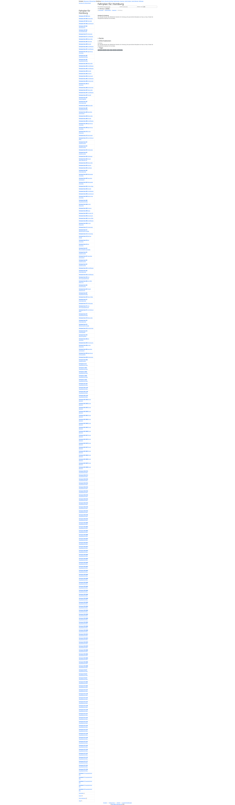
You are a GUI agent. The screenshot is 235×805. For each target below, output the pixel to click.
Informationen (82, 798)
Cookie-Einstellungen (127, 802)
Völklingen (141, 1)
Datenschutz (112, 802)
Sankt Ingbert (128, 1)
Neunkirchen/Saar (109, 1)
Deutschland (108, 10)
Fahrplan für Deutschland (85, 3)
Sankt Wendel (135, 1)
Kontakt (105, 802)
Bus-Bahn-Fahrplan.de (117, 804)
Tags (80, 800)
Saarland (114, 10)
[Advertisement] (127, 28)
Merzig (102, 1)
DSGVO (118, 802)
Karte (80, 795)
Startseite (101, 10)
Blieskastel (86, 1)
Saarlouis (122, 1)
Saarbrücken (117, 1)
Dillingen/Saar (92, 1)
